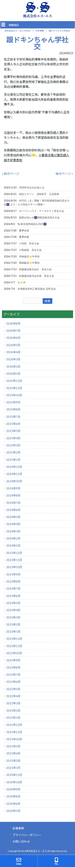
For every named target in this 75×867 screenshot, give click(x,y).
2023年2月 (13, 624)
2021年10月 (14, 739)
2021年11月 (14, 732)
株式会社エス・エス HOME (17, 30)
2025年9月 (13, 402)
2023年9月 (13, 574)
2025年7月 (13, 416)
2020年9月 (13, 789)
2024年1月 (13, 545)
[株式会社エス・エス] (37, 16)
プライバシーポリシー (26, 835)
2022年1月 (13, 717)
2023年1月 (13, 631)
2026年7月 (13, 330)
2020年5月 (13, 810)
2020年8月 (13, 796)
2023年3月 (13, 617)
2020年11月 (14, 775)
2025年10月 (14, 395)
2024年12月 (14, 466)
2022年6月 (13, 681)
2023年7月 (13, 588)
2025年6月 (13, 423)
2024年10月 (14, 481)
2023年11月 (14, 560)
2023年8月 (13, 581)
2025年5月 (13, 431)
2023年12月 (14, 553)
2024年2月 (13, 538)
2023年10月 (14, 567)
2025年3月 (13, 445)
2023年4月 (13, 610)
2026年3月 (13, 359)
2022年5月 (13, 689)
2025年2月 (13, 452)
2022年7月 (13, 674)
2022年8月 (13, 667)
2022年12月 (14, 638)
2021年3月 (13, 760)
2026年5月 (13, 345)
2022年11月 (14, 646)
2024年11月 (14, 474)
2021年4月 (13, 753)
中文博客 (39, 30)
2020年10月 (14, 782)
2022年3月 (13, 703)
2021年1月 (13, 767)
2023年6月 (13, 596)
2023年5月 (13, 603)
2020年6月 (13, 803)
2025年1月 (13, 459)
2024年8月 (13, 495)
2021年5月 (13, 746)
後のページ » (64, 173)
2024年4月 (13, 524)
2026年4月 (13, 352)
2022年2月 (13, 710)
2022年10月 (14, 653)
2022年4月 (13, 696)
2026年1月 (13, 373)
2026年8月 (13, 323)
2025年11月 (14, 388)
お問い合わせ (21, 841)
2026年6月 (13, 337)
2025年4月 (13, 438)
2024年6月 (13, 509)
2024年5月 (13, 517)
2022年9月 (13, 660)
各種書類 (18, 828)
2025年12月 (14, 380)
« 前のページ (10, 173)
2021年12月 (14, 724)
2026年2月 (13, 366)
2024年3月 (13, 531)
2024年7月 (13, 502)
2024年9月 (13, 488)
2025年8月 (13, 409)
